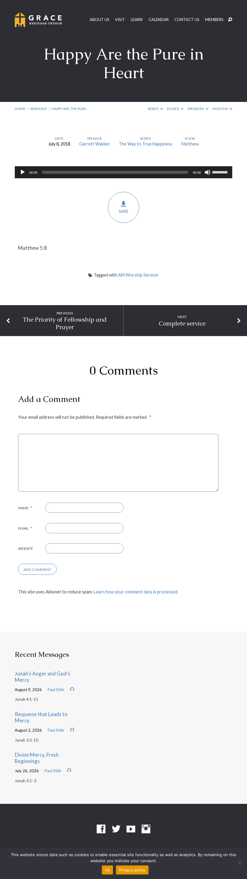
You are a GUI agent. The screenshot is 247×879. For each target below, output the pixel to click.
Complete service (182, 323)
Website (25, 548)
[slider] (220, 171)
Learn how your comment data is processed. (136, 591)
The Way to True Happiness (145, 143)
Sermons (38, 109)
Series (153, 109)
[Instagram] (146, 829)
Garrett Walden (94, 143)
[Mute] (208, 172)
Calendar (159, 20)
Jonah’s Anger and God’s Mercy (42, 676)
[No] (239, 863)
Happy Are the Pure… (70, 109)
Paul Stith (56, 689)
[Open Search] (230, 20)
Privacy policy (132, 870)
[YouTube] (131, 829)
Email (25, 528)
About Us (99, 20)
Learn (136, 20)
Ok (107, 870)
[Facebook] (101, 829)
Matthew (190, 143)
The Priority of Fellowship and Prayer (65, 323)
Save (123, 211)
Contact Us (186, 20)
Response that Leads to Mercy (41, 717)
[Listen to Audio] (72, 689)
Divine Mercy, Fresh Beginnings (37, 758)
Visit (120, 20)
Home (20, 109)
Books (173, 109)
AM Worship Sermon (138, 274)
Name (25, 508)
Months (220, 109)
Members (214, 20)
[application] (123, 172)
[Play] (23, 172)
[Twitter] (116, 829)
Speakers (196, 109)
